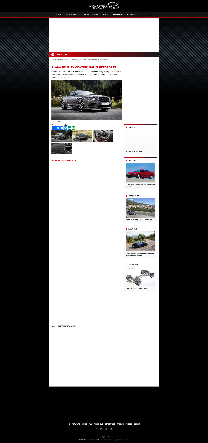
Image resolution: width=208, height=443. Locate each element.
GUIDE (84, 424)
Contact (91, 437)
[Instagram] (101, 428)
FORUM (137, 424)
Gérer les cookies (113, 437)
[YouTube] (106, 428)
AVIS (90, 424)
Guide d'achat (91, 15)
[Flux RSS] (111, 428)
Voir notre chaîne (135, 151)
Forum (132, 15)
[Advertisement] (104, 35)
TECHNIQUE (98, 424)
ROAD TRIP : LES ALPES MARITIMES (139, 220)
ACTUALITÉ (76, 424)
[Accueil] (69, 424)
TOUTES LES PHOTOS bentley (62, 160)
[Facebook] (97, 428)
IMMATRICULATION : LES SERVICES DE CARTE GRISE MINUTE (140, 254)
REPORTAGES (110, 424)
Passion (118, 15)
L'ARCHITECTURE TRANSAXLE (137, 288)
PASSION (120, 424)
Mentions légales (101, 437)
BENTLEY (83, 59)
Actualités (73, 15)
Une (60, 15)
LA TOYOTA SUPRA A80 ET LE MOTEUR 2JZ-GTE (140, 186)
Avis (106, 15)
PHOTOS (75, 59)
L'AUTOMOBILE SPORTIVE (62, 59)
